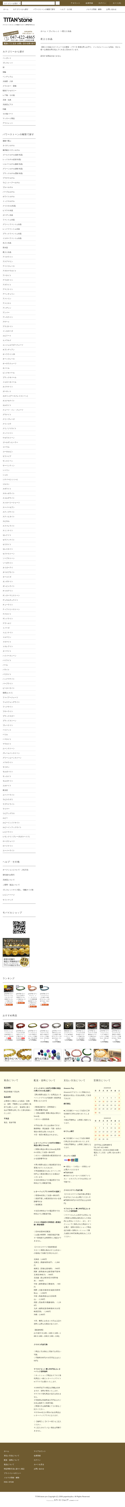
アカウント (75, 3)
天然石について (9, 880)
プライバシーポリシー (12, 1473)
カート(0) (117, 3)
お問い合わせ (111, 9)
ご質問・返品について (11, 885)
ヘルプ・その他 (66, 9)
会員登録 (89, 3)
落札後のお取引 (9, 875)
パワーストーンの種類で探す (44, 9)
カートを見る (39, 1464)
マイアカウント (40, 1451)
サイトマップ (8, 900)
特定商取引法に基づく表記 (14, 1469)
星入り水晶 (66, 31)
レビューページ (9, 895)
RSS (5, 1482)
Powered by (50, 1500)
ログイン (102, 3)
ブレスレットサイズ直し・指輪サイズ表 (18, 890)
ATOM (11, 1482)
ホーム (5, 9)
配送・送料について (11, 1460)
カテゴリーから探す (20, 9)
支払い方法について (11, 1456)
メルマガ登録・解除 (94, 9)
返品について (9, 1464)
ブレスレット (54, 31)
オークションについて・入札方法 (15, 870)
